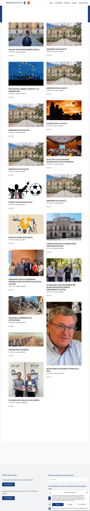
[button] (87, 492)
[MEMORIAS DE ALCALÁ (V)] (63, 34)
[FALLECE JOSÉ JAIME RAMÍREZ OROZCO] (26, 34)
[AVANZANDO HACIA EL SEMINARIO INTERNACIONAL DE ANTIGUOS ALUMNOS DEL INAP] (26, 263)
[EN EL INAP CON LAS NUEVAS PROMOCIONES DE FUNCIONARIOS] (63, 146)
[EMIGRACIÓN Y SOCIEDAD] (26, 339)
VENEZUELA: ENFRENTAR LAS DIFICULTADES (26, 303)
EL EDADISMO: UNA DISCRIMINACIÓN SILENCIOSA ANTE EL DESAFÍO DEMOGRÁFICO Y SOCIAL (64, 266)
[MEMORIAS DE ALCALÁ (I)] (63, 185)
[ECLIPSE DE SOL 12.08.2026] (63, 110)
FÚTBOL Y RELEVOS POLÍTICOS (26, 189)
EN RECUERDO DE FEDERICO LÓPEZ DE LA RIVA (64, 331)
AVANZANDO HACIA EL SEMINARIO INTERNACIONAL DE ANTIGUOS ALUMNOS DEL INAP (26, 259)
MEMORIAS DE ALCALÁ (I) (64, 184)
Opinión (61, 51)
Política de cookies (55, 508)
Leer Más (11, 55)
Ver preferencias (82, 504)
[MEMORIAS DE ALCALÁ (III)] (26, 115)
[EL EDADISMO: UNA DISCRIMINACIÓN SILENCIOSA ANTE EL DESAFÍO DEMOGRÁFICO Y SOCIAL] (63, 270)
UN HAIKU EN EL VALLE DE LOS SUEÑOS (26, 378)
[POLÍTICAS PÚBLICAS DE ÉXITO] (26, 224)
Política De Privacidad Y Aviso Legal (67, 508)
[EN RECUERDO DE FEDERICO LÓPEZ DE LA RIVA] (63, 333)
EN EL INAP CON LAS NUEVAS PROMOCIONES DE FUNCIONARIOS (64, 143)
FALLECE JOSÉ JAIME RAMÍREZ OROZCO (26, 33)
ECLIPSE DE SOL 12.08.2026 (64, 109)
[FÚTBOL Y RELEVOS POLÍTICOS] (26, 190)
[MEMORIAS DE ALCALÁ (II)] (26, 154)
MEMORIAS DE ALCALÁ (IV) (64, 71)
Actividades (24, 402)
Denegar (70, 504)
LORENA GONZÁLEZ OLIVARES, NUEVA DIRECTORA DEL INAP (64, 224)
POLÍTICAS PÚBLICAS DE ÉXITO (26, 223)
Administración (14, 3)
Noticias (23, 52)
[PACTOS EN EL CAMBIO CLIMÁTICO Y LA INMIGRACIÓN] (26, 74)
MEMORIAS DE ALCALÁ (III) (26, 114)
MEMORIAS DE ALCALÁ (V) (64, 33)
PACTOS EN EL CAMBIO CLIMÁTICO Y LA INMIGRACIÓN (26, 71)
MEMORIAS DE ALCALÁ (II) (26, 152)
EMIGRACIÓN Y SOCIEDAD (26, 338)
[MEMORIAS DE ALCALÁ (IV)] (63, 73)
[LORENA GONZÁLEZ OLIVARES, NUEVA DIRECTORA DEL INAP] (63, 226)
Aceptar (58, 504)
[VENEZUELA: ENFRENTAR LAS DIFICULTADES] (26, 305)
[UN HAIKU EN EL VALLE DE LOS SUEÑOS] (26, 379)
